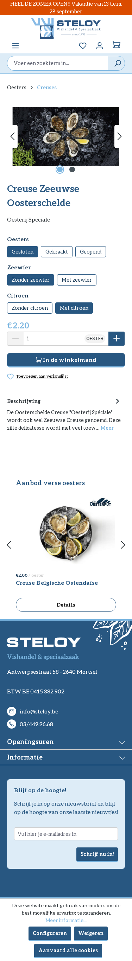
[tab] (64, 414)
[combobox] (57, 63)
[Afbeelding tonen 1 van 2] (60, 169)
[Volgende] (119, 136)
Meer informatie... (66, 920)
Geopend (90, 252)
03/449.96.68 (36, 723)
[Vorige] (12, 136)
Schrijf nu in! (97, 854)
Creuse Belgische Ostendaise (57, 582)
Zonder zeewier (31, 280)
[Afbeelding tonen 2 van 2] (72, 169)
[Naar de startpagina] (66, 28)
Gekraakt (56, 252)
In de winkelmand (69, 359)
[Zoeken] (116, 63)
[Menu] (15, 46)
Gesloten (22, 252)
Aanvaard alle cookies (68, 950)
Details (66, 605)
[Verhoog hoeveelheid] (116, 339)
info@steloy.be (39, 711)
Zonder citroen (30, 308)
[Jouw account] (99, 46)
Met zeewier (77, 280)
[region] (66, 136)
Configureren (50, 933)
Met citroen (74, 308)
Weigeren (90, 933)
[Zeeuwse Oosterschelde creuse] (66, 136)
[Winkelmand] (116, 46)
